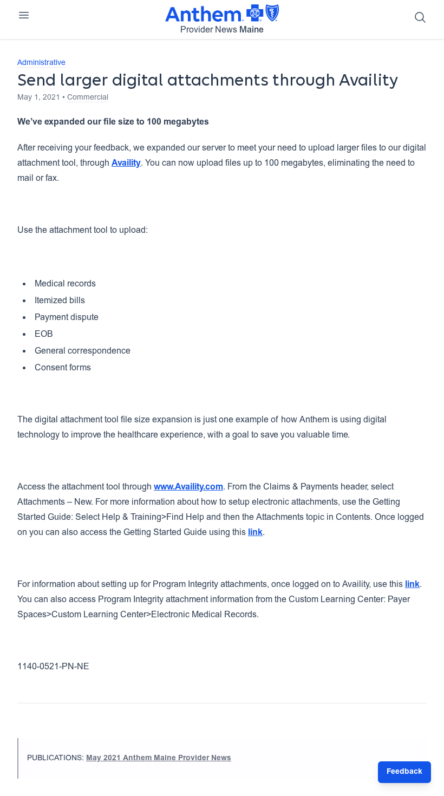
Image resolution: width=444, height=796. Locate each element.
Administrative (41, 63)
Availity (126, 163)
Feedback (404, 772)
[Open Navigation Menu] (23, 15)
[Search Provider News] (420, 17)
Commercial (87, 98)
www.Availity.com (188, 487)
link (255, 533)
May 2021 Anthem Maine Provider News (158, 758)
